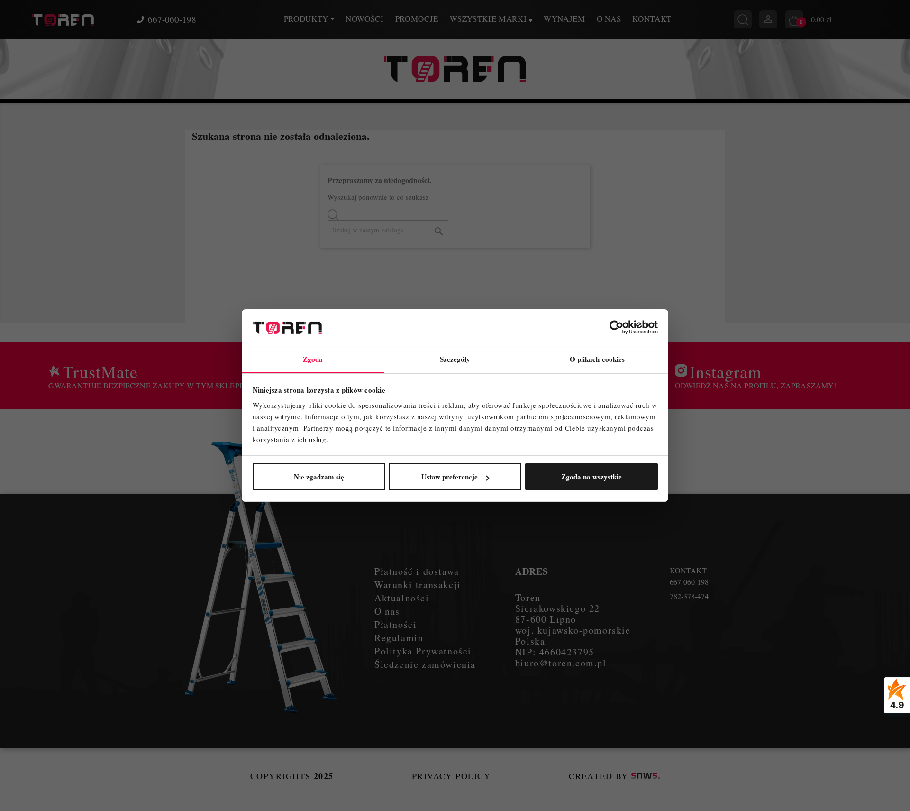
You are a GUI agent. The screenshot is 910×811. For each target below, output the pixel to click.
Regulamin (398, 637)
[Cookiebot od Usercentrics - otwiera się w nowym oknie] (616, 328)
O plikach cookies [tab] (597, 359)
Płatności (395, 624)
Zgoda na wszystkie (591, 476)
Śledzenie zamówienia (425, 664)
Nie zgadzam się (319, 476)
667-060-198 (172, 19)
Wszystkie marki (489, 18)
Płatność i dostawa (416, 571)
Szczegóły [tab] (455, 359)
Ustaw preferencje (449, 476)
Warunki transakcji (417, 584)
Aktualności (401, 597)
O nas (609, 18)
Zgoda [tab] (313, 359)
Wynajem (564, 18)
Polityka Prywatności (423, 651)
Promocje (416, 18)
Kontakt (652, 18)
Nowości (365, 18)
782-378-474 (689, 596)
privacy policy (451, 776)
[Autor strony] (645, 776)
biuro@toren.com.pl (561, 662)
